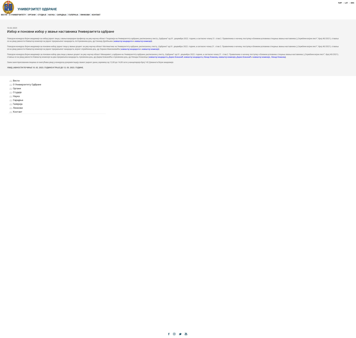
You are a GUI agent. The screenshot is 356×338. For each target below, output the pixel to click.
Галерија (73, 15)
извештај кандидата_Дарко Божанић (166, 57)
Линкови (85, 15)
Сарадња (61, 15)
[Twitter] (181, 336)
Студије (42, 15)
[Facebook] (169, 336)
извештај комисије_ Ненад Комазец (269, 57)
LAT (346, 3)
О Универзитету (17, 15)
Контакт (96, 15)
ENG (352, 3)
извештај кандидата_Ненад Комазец (201, 57)
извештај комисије (142, 41)
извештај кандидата (123, 41)
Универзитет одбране (37, 9)
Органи (32, 15)
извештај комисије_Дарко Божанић (234, 57)
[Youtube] (186, 336)
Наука (51, 15)
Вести (4, 15)
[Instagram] (175, 336)
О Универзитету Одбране (27, 84)
